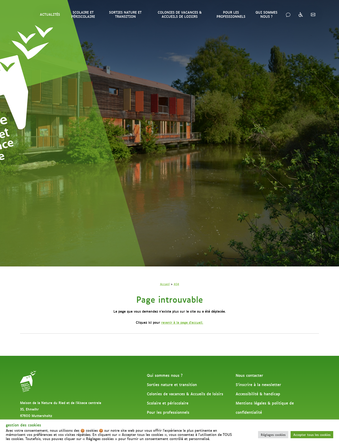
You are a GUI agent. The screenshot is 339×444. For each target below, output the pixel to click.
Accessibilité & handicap (258, 394)
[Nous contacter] (288, 14)
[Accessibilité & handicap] (300, 14)
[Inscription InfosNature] (313, 14)
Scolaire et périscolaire (83, 14)
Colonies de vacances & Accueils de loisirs (180, 14)
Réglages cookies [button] (273, 434)
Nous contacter (249, 375)
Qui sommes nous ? (266, 14)
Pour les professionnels (231, 14)
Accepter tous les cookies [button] (311, 434)
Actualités (50, 14)
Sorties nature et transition (125, 14)
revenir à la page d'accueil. (182, 322)
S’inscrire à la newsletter (258, 384)
